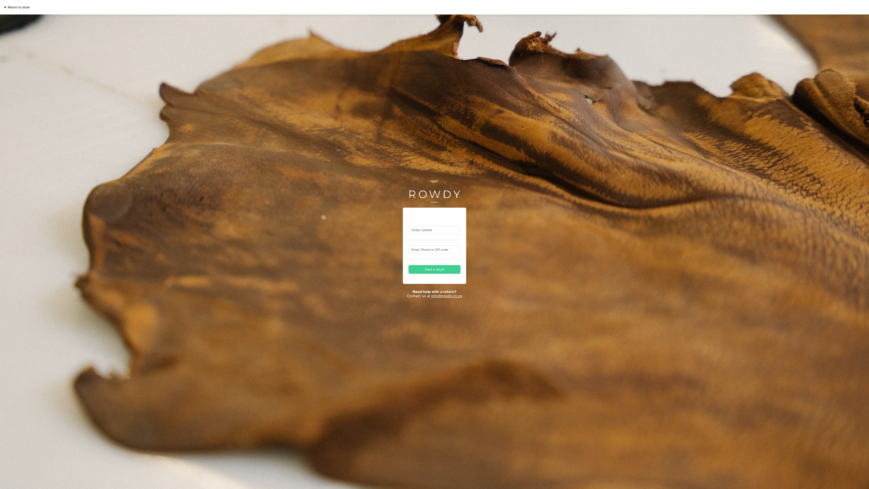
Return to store (19, 7)
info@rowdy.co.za (446, 296)
